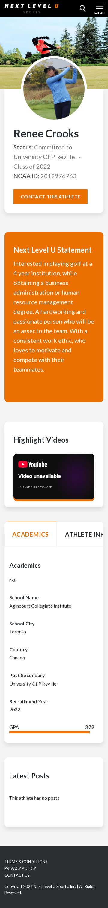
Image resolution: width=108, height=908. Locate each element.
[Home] (31, 8)
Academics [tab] (30, 534)
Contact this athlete (50, 196)
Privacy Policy (20, 868)
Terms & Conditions (25, 861)
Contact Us (17, 875)
